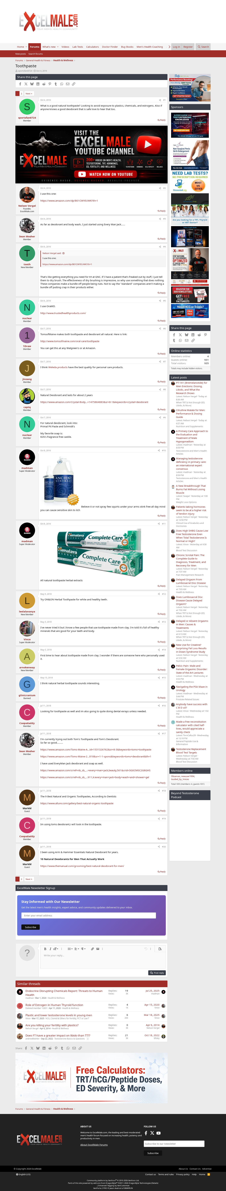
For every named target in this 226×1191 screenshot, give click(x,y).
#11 (164, 523)
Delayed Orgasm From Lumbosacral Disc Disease (191, 581)
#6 (164, 328)
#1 (164, 100)
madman (29, 998)
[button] (26, 46)
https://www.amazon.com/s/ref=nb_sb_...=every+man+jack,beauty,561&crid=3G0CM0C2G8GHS (95, 770)
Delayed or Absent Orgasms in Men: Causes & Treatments (192, 624)
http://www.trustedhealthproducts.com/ (63, 313)
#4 (164, 246)
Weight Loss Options (186, 502)
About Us (183, 1168)
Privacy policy (183, 1174)
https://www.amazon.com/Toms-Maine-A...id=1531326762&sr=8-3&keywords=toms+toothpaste (95, 749)
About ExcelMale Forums (94, 1144)
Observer (175, 776)
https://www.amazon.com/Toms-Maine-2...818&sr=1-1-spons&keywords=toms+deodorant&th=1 (95, 756)
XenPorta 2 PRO (100, 1188)
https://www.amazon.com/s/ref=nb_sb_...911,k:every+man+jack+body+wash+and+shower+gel (94, 777)
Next (28, 93)
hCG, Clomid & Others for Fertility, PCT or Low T (67, 1018)
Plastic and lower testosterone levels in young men (58, 1015)
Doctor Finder (110, 46)
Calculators (92, 46)
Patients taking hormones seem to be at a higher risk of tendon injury (191, 510)
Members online (182, 771)
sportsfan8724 (25, 70)
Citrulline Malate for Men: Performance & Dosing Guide (190, 413)
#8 (164, 389)
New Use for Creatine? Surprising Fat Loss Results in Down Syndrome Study (191, 648)
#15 (164, 677)
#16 (164, 705)
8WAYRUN (128, 1188)
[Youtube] (158, 1134)
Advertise (206, 1168)
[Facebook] (146, 1134)
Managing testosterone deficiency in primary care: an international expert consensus (191, 463)
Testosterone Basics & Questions (69, 1038)
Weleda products (58, 367)
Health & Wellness (56, 998)
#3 (164, 218)
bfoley (156, 1038)
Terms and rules (166, 1174)
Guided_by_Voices (180, 779)
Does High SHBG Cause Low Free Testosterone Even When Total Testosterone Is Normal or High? (192, 536)
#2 (164, 188)
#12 (164, 594)
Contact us (150, 1174)
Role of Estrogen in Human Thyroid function (54, 1005)
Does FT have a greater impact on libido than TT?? (57, 1035)
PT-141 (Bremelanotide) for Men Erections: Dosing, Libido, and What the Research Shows (191, 388)
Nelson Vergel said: (52, 253)
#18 (164, 790)
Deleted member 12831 (36, 1008)
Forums (34, 46)
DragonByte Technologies (140, 1183)
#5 (164, 300)
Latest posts (179, 377)
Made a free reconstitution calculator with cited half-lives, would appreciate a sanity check (191, 727)
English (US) (24, 1174)
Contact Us (195, 1168)
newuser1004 (187, 776)
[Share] (160, 100)
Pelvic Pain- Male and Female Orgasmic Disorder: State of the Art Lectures (191, 669)
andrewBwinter (32, 1038)
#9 (164, 417)
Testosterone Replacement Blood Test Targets (191, 750)
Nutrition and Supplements (189, 426)
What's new (49, 46)
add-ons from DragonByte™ (105, 1183)
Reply (163, 119)
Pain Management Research (190, 574)
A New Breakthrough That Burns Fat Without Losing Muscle (191, 489)
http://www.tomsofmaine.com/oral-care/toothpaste (69, 341)
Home (20, 46)
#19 (164, 818)
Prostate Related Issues (187, 699)
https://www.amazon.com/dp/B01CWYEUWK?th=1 (69, 200)
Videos (65, 46)
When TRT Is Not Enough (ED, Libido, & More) (190, 404)
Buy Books (127, 46)
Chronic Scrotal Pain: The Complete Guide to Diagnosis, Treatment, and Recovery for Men (191, 560)
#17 (164, 733)
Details (155, 1183)
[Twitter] (152, 1134)
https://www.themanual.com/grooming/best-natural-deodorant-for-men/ (82, 866)
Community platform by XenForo (113, 1180)
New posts (20, 53)
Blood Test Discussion (186, 550)
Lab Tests (77, 46)
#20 (164, 846)
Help (194, 1174)
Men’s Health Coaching (150, 46)
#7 (164, 361)
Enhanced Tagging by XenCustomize (113, 1185)
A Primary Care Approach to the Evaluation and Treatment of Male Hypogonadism (192, 436)
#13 (164, 621)
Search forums (35, 53)
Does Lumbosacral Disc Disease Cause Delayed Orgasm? (189, 600)
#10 (164, 450)
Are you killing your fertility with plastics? (51, 1025)
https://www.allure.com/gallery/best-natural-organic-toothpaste (76, 803)
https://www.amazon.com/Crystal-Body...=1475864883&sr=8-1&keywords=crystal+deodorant (94, 402)
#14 (164, 649)
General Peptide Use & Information (187, 743)
